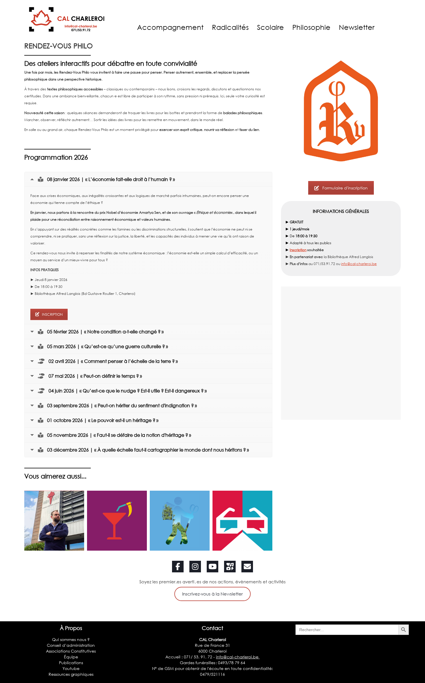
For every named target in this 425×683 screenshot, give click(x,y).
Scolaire (270, 27)
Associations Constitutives (71, 651)
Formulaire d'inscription (345, 187)
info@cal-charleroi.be (359, 264)
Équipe (71, 656)
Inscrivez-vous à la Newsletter (212, 593)
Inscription (298, 250)
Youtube (71, 668)
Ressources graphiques (71, 674)
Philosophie (311, 27)
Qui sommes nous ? (71, 639)
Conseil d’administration (71, 645)
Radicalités (230, 27)
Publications (71, 662)
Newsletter (356, 27)
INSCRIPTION (52, 314)
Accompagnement (170, 27)
